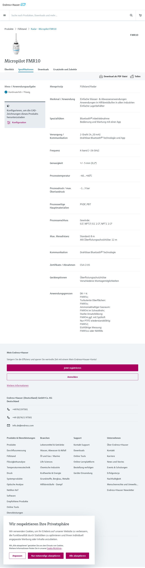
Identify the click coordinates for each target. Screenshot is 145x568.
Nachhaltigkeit (114, 478)
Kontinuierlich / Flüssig (19, 92)
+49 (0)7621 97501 (22, 417)
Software (11, 495)
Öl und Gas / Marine (50, 456)
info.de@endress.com (23, 425)
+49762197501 (20, 409)
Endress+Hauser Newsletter (120, 490)
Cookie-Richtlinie (54, 548)
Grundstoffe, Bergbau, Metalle (55, 478)
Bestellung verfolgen (83, 467)
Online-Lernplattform (84, 461)
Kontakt (111, 450)
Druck (9, 473)
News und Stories (115, 461)
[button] (72, 367)
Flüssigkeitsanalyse (16, 461)
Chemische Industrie (50, 467)
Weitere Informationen (18, 385)
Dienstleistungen (15, 512)
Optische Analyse (15, 484)
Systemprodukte (15, 478)
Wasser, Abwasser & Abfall (53, 450)
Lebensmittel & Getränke (52, 444)
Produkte (9, 28)
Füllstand (22, 28)
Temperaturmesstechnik (18, 467)
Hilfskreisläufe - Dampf (51, 484)
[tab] (10, 69)
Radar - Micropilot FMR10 (43, 28)
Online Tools (13, 507)
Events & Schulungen (117, 467)
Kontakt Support (81, 444)
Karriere (111, 456)
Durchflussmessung (16, 450)
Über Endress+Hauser (117, 444)
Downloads (79, 450)
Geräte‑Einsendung (83, 473)
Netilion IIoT (13, 490)
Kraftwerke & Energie (50, 473)
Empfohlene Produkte (17, 501)
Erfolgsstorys (113, 473)
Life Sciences (46, 461)
